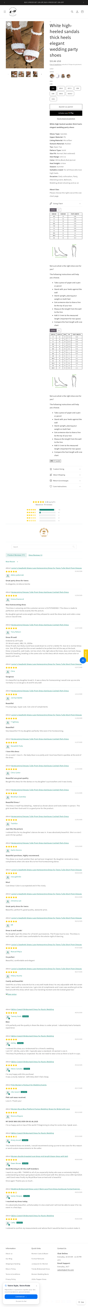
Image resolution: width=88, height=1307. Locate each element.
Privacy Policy (11, 1279)
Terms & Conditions (13, 1274)
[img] (44, 502)
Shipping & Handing (13, 1264)
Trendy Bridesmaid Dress (41, 1269)
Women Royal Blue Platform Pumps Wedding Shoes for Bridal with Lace (40, 1109)
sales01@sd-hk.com (65, 1270)
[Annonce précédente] (4, 2)
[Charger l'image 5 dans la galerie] (35, 74)
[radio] (52, 76)
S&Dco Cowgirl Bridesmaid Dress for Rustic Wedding (32, 1009)
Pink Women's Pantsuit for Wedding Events (29, 1085)
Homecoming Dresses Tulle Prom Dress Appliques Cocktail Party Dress (40, 592)
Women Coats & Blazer (40, 1254)
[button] (4, 11)
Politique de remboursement (70, 1306)
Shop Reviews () (36, 555)
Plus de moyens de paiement (66, 118)
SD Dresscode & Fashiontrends (23, 1306)
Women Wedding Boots (40, 1274)
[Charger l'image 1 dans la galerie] (14, 74)
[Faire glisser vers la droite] (41, 74)
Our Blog (9, 1259)
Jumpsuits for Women (40, 1264)
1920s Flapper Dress (39, 1279)
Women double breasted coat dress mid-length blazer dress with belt (39, 1156)
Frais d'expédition (56, 64)
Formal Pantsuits (38, 1259)
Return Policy (11, 1269)
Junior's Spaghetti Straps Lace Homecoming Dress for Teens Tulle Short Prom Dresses (46, 568)
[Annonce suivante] (83, 2)
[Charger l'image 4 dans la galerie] (28, 74)
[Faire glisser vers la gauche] (8, 74)
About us (9, 1254)
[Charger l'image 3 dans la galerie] (21, 74)
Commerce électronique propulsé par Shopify (45, 1306)
